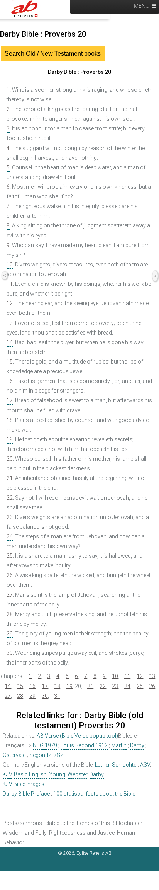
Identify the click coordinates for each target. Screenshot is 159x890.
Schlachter (125, 765)
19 (10, 439)
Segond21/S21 (47, 755)
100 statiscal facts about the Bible (94, 794)
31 (57, 696)
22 (10, 498)
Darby (137, 745)
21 (10, 478)
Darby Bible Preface (26, 794)
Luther (102, 765)
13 (10, 323)
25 (10, 556)
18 (10, 420)
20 (10, 459)
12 (10, 303)
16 (10, 381)
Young (57, 774)
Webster (77, 774)
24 (10, 536)
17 (10, 400)
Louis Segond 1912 (84, 745)
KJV (7, 774)
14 (10, 342)
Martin (119, 745)
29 (10, 633)
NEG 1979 (45, 745)
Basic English (30, 774)
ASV (145, 765)
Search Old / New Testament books (53, 53)
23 (10, 517)
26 (10, 575)
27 (10, 595)
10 (10, 264)
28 (10, 614)
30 (10, 653)
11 (10, 284)
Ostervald (14, 755)
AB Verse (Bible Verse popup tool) (77, 736)
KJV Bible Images (23, 784)
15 (10, 362)
